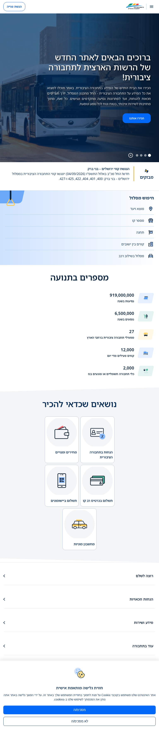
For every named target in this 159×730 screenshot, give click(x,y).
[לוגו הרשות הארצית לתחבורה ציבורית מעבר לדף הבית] (135, 6)
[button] (66, 176)
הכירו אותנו (136, 118)
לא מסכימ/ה (79, 721)
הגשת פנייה (14, 6)
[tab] (149, 155)
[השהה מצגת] (130, 155)
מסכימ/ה (79, 710)
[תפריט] (151, 6)
